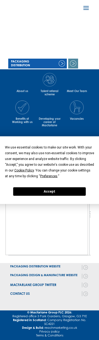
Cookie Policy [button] (24, 170)
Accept (49, 191)
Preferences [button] (48, 176)
